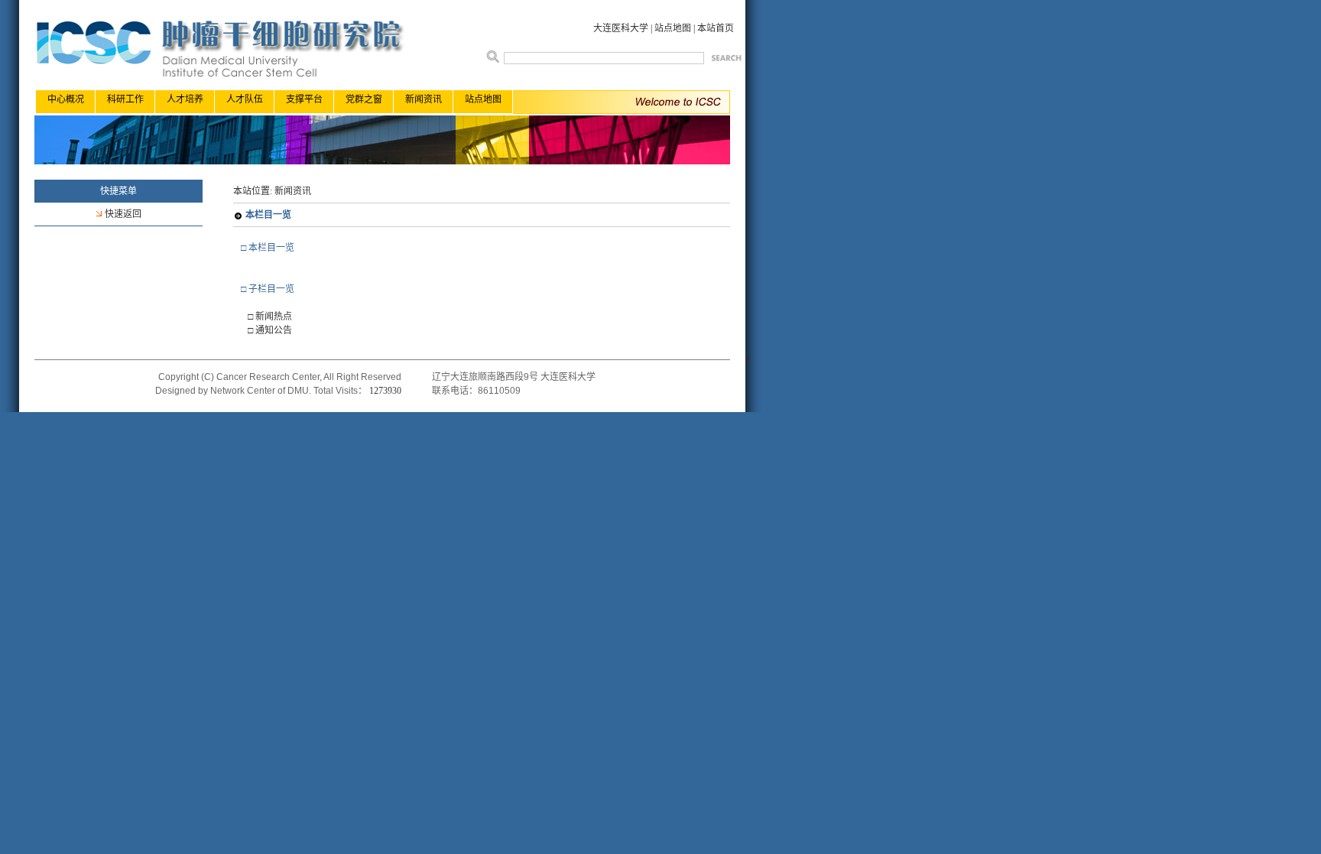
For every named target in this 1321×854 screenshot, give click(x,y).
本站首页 (715, 28)
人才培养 (185, 99)
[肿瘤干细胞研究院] (382, 161)
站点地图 (672, 28)
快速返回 (123, 214)
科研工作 (125, 99)
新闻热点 (273, 316)
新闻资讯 (423, 99)
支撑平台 (304, 99)
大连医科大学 (620, 28)
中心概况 (65, 99)
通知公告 (273, 330)
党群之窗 (364, 99)
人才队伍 (244, 99)
